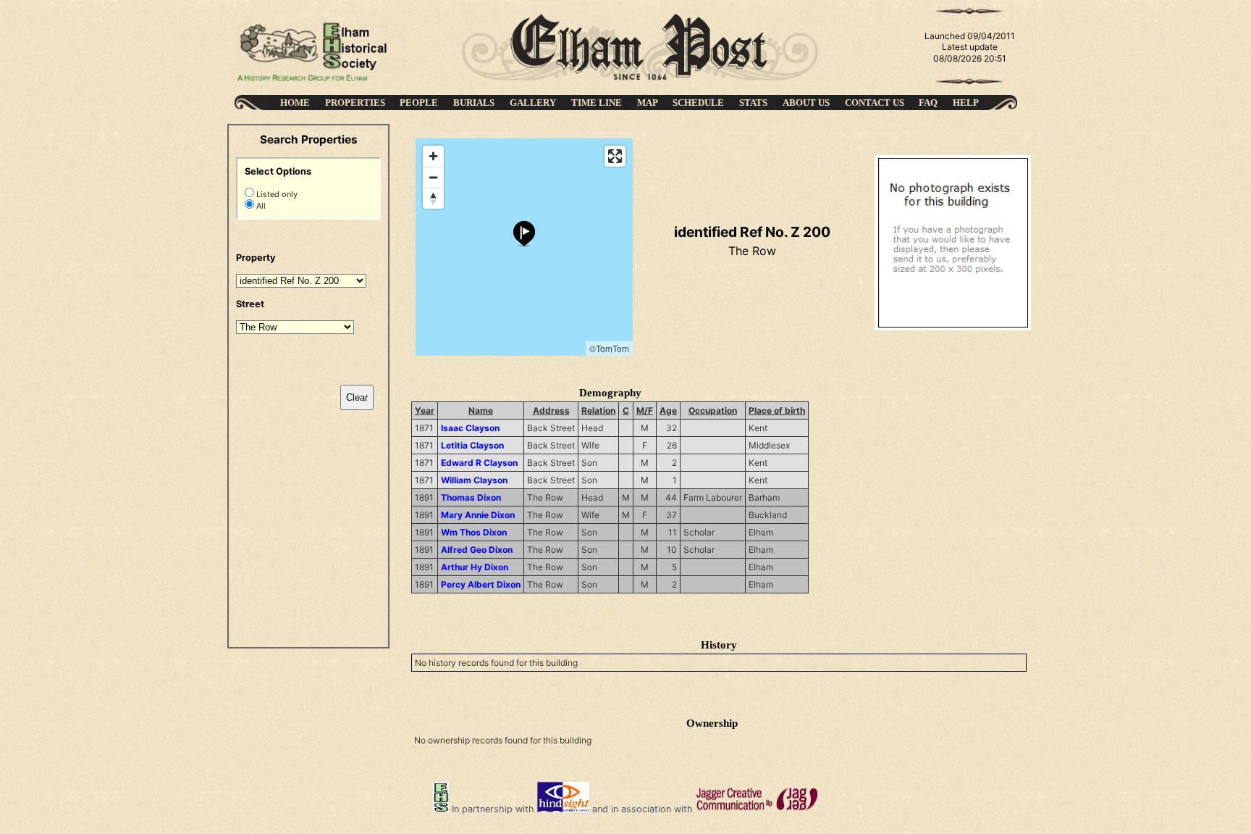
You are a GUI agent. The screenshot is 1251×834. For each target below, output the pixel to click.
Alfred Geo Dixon (477, 549)
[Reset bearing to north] (433, 198)
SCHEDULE (698, 102)
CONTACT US (874, 102)
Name (480, 410)
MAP (647, 102)
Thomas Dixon (471, 497)
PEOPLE (419, 102)
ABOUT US (806, 102)
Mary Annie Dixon (478, 514)
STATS (753, 102)
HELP (966, 102)
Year (424, 410)
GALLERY (533, 102)
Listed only (276, 194)
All (260, 206)
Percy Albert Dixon (481, 584)
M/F (644, 410)
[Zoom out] (433, 177)
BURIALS (473, 102)
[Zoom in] (433, 156)
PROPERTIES (355, 102)
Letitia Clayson (472, 445)
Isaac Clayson (470, 427)
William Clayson (474, 480)
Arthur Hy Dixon (474, 567)
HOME (295, 102)
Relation (598, 410)
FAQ (928, 102)
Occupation (712, 410)
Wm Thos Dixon (474, 532)
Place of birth (777, 410)
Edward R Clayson (479, 462)
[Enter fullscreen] (615, 156)
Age (668, 410)
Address (551, 410)
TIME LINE (596, 102)
